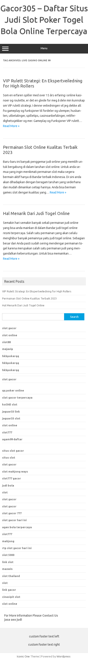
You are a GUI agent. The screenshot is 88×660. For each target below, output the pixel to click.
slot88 (6, 342)
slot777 (7, 432)
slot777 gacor (11, 478)
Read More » (11, 126)
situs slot (8, 457)
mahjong (8, 541)
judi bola (8, 485)
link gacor (9, 589)
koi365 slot (9, 404)
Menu (44, 48)
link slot (7, 561)
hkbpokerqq (10, 356)
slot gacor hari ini (14, 520)
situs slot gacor (13, 450)
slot (5, 492)
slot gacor (9, 328)
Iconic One (23, 656)
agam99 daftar (12, 439)
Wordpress (63, 656)
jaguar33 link (11, 411)
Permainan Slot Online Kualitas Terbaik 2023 (29, 298)
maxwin (7, 568)
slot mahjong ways (15, 471)
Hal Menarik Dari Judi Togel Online (36, 213)
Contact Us (50, 615)
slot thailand (11, 575)
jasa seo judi (13, 619)
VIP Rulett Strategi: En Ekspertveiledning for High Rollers (36, 291)
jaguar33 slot (11, 418)
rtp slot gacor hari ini (17, 547)
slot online (9, 335)
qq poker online (13, 390)
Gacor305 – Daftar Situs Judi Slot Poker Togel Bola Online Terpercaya (44, 19)
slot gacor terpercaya (17, 397)
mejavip (7, 348)
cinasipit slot (11, 596)
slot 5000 (8, 554)
